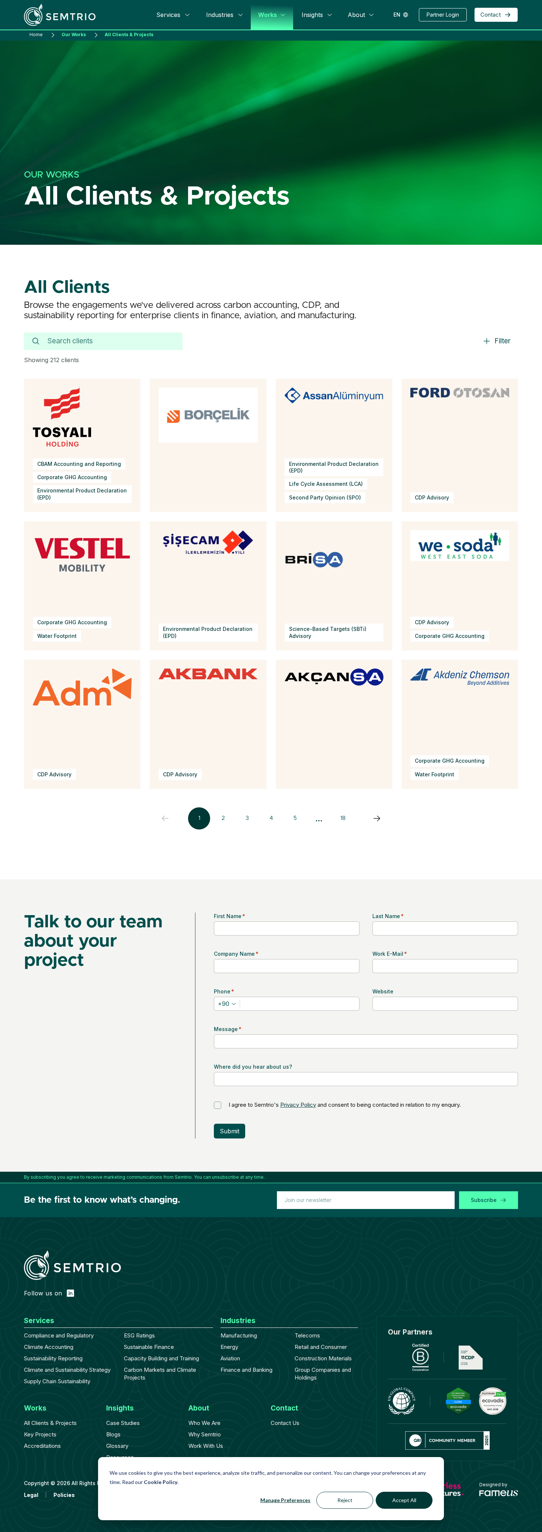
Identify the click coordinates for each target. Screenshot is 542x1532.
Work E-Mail (389, 954)
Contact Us (285, 1422)
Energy (229, 1346)
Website (382, 991)
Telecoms (307, 1335)
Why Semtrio (204, 1434)
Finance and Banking (246, 1369)
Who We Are (204, 1422)
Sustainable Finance (149, 1346)
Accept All (404, 1500)
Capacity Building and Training (161, 1358)
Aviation (230, 1358)
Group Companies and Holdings (323, 1373)
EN (396, 14)
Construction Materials (323, 1358)
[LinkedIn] (70, 1293)
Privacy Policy (298, 1104)
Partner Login (443, 14)
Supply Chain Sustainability (57, 1381)
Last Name (388, 916)
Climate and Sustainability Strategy (67, 1369)
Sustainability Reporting (53, 1358)
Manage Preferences (285, 1500)
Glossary (117, 1445)
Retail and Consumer (321, 1346)
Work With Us (205, 1445)
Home (36, 35)
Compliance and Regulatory (59, 1335)
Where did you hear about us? (253, 1067)
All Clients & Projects (50, 1422)
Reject (344, 1500)
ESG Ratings (139, 1335)
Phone (224, 991)
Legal (31, 1495)
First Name (229, 916)
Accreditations (42, 1445)
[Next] (376, 818)
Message (228, 1029)
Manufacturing (238, 1335)
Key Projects (40, 1434)
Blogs (113, 1434)
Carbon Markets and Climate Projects (160, 1373)
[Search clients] (35, 341)
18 (342, 818)
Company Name (236, 954)
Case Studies (123, 1422)
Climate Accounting (48, 1346)
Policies (64, 1495)
